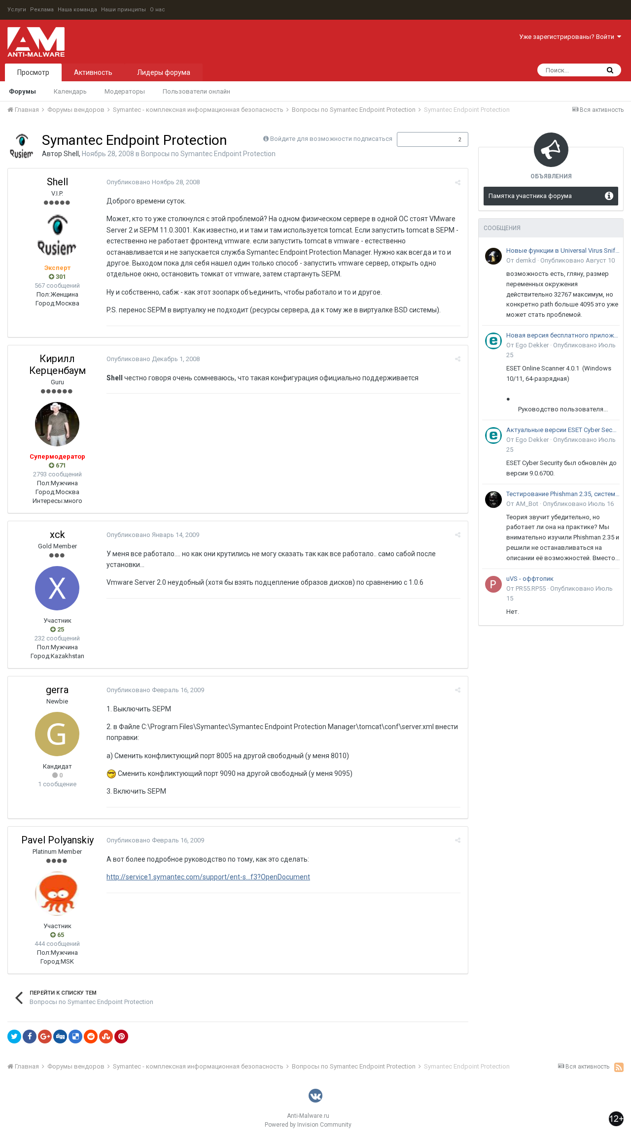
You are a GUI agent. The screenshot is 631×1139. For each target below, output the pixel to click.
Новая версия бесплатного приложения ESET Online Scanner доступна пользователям (563, 335)
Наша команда (77, 9)
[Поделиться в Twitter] (14, 1036)
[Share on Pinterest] (121, 1036)
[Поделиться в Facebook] (29, 1036)
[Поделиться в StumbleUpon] (106, 1036)
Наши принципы (123, 9)
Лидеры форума (163, 72)
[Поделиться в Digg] (60, 1036)
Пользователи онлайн (196, 91)
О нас (157, 9)
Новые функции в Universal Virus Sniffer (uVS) (563, 250)
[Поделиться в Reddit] (91, 1036)
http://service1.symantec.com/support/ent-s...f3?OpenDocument (208, 877)
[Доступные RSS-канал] (619, 1067)
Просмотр (33, 72)
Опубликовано (153, 182)
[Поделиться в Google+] (45, 1036)
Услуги (16, 9)
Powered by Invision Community (308, 1124)
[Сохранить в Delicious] (75, 1036)
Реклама (42, 9)
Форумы (22, 91)
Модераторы (125, 91)
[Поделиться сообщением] (457, 182)
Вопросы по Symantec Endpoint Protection (208, 154)
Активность (93, 72)
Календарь (70, 91)
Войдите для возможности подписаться (331, 138)
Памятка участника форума (530, 196)
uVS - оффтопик (530, 578)
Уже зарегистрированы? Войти (568, 36)
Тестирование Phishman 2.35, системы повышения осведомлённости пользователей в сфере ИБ (563, 494)
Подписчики (422, 139)
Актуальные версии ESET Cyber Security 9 (563, 430)
